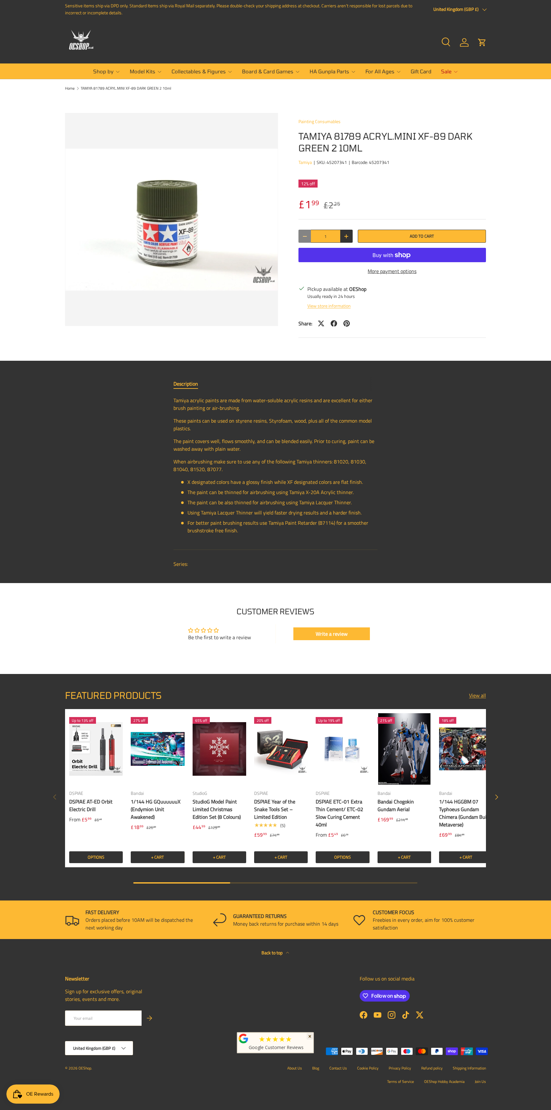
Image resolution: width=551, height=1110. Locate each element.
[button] (482, 42)
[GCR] (243, 1038)
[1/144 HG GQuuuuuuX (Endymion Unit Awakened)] (157, 749)
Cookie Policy (367, 1068)
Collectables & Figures (199, 71)
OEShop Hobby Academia (444, 1081)
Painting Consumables (319, 121)
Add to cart (422, 236)
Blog (315, 1068)
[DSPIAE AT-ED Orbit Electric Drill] (96, 749)
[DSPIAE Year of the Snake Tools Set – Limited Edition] (281, 749)
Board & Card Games (267, 71)
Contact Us (338, 1068)
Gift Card (421, 71)
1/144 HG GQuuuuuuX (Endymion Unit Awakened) (155, 809)
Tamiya (305, 162)
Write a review (332, 634)
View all (477, 695)
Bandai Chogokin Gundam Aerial (396, 805)
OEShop (84, 1068)
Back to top (272, 952)
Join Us (480, 1081)
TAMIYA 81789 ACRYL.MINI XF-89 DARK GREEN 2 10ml (126, 88)
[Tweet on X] (321, 323)
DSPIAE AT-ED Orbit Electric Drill (91, 805)
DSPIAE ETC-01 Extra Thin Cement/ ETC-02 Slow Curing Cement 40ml (339, 813)
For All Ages (379, 71)
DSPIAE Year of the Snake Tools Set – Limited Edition (274, 809)
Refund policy (432, 1068)
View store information (329, 305)
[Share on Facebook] (333, 323)
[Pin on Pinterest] (346, 323)
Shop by (103, 71)
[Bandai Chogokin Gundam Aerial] (404, 749)
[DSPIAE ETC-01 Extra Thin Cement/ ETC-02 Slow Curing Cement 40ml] (342, 749)
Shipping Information (469, 1068)
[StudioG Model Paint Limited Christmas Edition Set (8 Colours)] (219, 749)
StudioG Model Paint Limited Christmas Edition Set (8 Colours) (217, 809)
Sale (446, 71)
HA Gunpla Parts (329, 71)
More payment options (392, 271)
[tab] (185, 383)
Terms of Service (400, 1081)
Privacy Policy (400, 1068)
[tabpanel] (275, 467)
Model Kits (142, 71)
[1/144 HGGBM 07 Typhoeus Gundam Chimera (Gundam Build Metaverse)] (466, 749)
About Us (294, 1068)
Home (70, 88)
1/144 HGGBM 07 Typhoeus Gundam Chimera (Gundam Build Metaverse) (464, 813)
